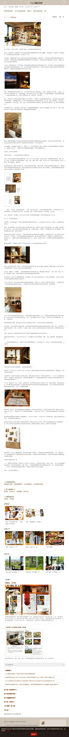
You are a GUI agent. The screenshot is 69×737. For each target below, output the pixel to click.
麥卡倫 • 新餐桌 (8, 702)
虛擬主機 (18, 714)
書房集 (16, 7)
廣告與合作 (18, 721)
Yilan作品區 (11, 7)
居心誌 (6, 710)
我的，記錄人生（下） (12, 547)
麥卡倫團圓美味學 (9, 698)
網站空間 (6, 714)
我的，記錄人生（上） (32, 547)
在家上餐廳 (49, 547)
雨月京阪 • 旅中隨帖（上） (53, 572)
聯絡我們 (24, 721)
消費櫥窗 (8, 670)
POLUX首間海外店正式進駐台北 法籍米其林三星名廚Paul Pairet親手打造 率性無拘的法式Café (30, 681)
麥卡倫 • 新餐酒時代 (10, 689)
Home (5, 7)
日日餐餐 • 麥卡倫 (9, 706)
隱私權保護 (12, 721)
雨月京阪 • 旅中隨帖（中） (33, 572)
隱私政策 (7, 730)
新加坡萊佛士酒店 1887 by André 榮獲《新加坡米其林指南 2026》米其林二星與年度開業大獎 (29, 677)
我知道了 (33, 734)
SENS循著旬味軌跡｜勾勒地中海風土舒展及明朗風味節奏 (20, 674)
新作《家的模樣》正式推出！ (34, 522)
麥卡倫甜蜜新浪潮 (9, 693)
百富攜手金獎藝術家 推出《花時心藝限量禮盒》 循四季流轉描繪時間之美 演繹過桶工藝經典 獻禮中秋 (31, 684)
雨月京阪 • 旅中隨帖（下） (13, 572)
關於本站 (6, 721)
